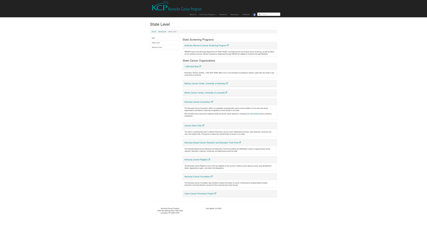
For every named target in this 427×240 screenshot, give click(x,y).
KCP (153, 38)
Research (223, 14)
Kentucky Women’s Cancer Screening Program (205, 45)
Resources (234, 14)
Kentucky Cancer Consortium (197, 101)
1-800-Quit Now (191, 66)
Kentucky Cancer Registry (196, 159)
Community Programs (207, 14)
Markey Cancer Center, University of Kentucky (205, 83)
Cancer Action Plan (193, 125)
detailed (256, 114)
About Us (193, 14)
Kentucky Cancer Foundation (197, 176)
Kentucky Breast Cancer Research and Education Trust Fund (211, 142)
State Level (156, 43)
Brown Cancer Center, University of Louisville (204, 92)
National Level (157, 47)
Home (154, 31)
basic (248, 114)
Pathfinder (246, 14)
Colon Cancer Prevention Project (199, 193)
